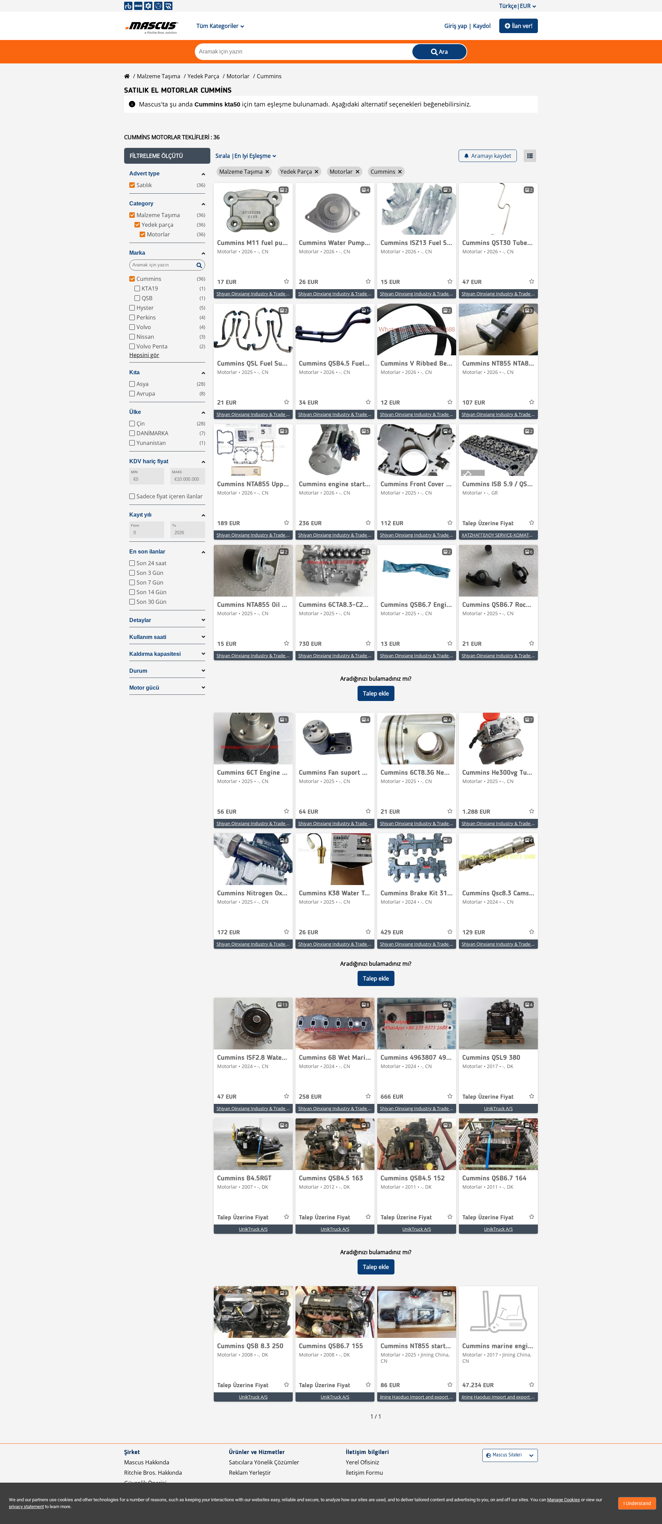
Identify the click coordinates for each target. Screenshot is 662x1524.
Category (141, 203)
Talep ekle (376, 693)
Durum (138, 671)
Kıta (134, 372)
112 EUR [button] (392, 523)
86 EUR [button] (390, 1385)
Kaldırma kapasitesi (155, 654)
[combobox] (487, 1455)
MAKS (177, 472)
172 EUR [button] (228, 932)
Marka (137, 253)
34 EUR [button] (308, 403)
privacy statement (26, 1506)
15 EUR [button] (390, 282)
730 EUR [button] (310, 644)
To (174, 525)
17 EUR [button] (227, 282)
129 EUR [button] (473, 932)
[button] (167, 156)
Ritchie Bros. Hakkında (153, 1472)
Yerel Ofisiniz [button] (362, 1462)
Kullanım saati (147, 637)
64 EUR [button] (308, 812)
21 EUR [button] (227, 403)
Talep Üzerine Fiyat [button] (488, 523)
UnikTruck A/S (498, 1108)
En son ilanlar (147, 552)
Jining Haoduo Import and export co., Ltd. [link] (422, 1397)
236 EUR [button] (310, 523)
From (135, 525)
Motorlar (238, 76)
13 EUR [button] (390, 644)
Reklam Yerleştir (250, 1472)
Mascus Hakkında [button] (146, 1462)
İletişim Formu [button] (364, 1472)
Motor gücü (144, 688)
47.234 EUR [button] (478, 1385)
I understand (637, 1503)
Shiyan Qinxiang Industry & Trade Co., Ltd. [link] (260, 294)
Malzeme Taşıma (158, 76)
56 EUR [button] (227, 812)
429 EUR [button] (392, 932)
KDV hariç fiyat (148, 461)
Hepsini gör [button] (144, 355)
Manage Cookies (563, 1499)
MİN (134, 472)
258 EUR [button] (310, 1097)
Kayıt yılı (140, 515)
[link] (253, 209)
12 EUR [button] (390, 403)
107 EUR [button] (473, 403)
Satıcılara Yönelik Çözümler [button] (264, 1462)
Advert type (144, 173)
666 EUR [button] (392, 1097)
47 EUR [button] (472, 282)
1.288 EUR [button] (476, 812)
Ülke (135, 412)
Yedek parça (203, 76)
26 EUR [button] (308, 282)
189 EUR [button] (228, 523)
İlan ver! (522, 26)
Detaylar (140, 620)
